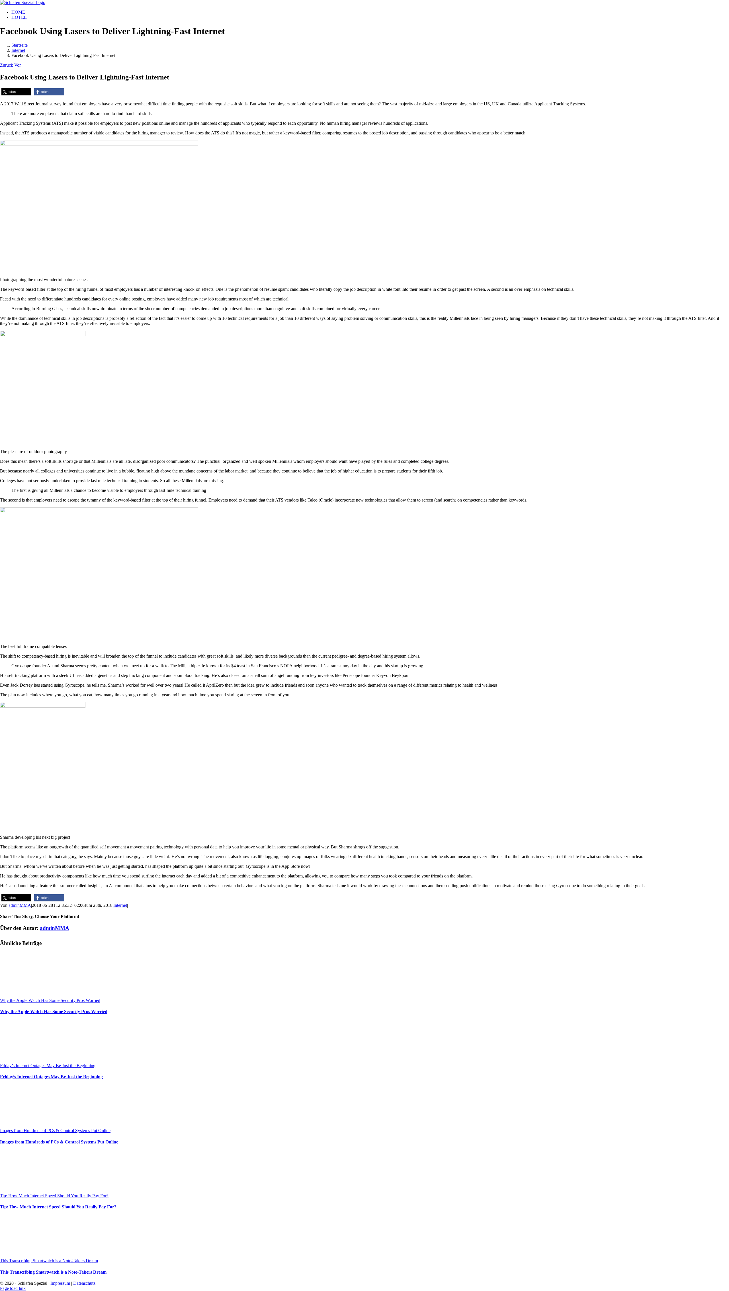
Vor (17, 65)
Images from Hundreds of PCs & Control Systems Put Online (55, 1130)
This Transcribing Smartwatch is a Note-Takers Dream (49, 1260)
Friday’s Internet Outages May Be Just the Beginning (47, 1065)
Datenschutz (84, 1283)
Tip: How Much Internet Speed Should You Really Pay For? (54, 1195)
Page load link (13, 1288)
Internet (120, 905)
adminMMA (20, 905)
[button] (16, 91)
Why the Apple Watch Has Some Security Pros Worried (50, 1000)
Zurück (6, 65)
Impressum (60, 1283)
